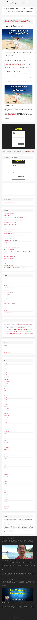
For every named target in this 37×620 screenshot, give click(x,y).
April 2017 (5, 424)
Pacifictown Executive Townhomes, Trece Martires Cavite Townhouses (15, 217)
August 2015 (6, 456)
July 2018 (5, 397)
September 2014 (6, 479)
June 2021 (5, 365)
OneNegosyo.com (30, 151)
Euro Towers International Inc (9, 287)
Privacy (5, 347)
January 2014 (6, 497)
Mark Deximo (5, 329)
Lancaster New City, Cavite (8, 238)
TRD (25, 333)
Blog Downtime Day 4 (7, 254)
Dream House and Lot (7, 283)
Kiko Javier (31, 327)
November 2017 (6, 410)
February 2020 (6, 376)
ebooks (13, 326)
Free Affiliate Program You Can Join (9, 256)
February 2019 (6, 390)
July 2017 (5, 420)
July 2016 (5, 433)
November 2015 (6, 449)
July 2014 (5, 483)
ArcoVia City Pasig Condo (8, 231)
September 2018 (6, 395)
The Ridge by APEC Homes (8, 226)
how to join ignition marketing (12, 327)
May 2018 (5, 401)
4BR (9, 324)
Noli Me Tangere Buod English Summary (20, 329)
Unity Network (31, 333)
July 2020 (5, 370)
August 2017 (6, 417)
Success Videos (27, 331)
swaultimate (5, 333)
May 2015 (5, 463)
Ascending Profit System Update (9, 258)
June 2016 (5, 435)
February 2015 (6, 467)
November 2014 (6, 474)
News (4, 301)
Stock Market (6, 305)
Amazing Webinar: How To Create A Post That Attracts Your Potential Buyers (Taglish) (18, 251)
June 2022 (5, 363)
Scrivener (16, 331)
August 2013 (6, 508)
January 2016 (6, 444)
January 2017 (6, 429)
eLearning (9, 118)
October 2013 (6, 503)
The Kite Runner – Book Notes (9, 213)
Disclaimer (5, 345)
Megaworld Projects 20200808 (9, 233)
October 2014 (6, 476)
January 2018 (6, 406)
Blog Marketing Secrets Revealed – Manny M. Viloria (13, 602)
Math (6, 329)
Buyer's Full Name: (14, 133)
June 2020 (5, 372)
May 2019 (5, 386)
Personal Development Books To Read (10, 240)
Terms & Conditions (7, 350)
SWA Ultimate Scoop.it (7, 352)
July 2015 (5, 458)
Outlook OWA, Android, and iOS (8, 538)
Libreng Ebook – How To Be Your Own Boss (11, 260)
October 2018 (6, 392)
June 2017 (5, 422)
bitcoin (27, 324)
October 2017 (6, 413)
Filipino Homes (6, 289)
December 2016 (6, 431)
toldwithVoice (23, 333)
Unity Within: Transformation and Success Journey (12, 247)
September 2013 (6, 506)
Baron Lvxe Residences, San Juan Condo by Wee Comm (13, 219)
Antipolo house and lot (24, 324)
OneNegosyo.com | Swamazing (18, 2)
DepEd (8, 326)
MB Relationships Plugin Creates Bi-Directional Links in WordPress (15, 235)
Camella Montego (5, 326)
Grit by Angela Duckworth (8, 263)
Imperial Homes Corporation (8, 292)
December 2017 (6, 408)
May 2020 (5, 374)
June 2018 (5, 399)
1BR (4, 324)
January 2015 (6, 469)
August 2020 (6, 367)
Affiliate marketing (15, 324)
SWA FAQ (31, 331)
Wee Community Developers (8, 312)
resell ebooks (12, 331)
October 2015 (6, 451)
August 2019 (6, 383)
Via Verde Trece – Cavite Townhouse (10, 224)
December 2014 (6, 472)
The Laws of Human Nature (8, 265)
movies (8, 329)
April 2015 (5, 465)
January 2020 (6, 379)
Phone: (14, 140)
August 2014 (6, 481)
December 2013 (6, 499)
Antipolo (21, 324)
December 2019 (6, 381)
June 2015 (5, 460)
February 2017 (6, 426)
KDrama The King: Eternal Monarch (9, 249)
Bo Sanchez (31, 324)
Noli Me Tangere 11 (7, 242)
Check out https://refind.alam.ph (13, 114)
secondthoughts (21, 331)
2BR (5, 324)
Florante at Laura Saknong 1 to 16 (9, 579)
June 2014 (5, 485)
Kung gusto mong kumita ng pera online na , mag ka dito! (17, 21)
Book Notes (6, 280)
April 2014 (5, 490)
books (29, 324)
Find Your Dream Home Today (14, 115)
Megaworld (5, 299)
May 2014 (5, 488)
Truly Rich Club (27, 333)
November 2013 (6, 501)
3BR (7, 324)
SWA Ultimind (9, 333)
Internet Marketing (7, 294)
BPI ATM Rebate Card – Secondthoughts (10, 569)
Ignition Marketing (21, 327)
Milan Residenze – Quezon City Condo (10, 222)
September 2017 (6, 415)
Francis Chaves (27, 326)
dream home (10, 326)
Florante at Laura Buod (21, 326)
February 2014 (6, 494)
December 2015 (6, 447)
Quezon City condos (8, 331)
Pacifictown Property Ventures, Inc (9, 303)
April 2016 (5, 440)
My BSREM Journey (7, 215)
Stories (5, 308)
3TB (8, 324)
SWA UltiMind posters (17, 333)
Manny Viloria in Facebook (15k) (9, 202)
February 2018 (6, 404)
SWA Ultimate (6, 310)
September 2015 (6, 454)
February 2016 (6, 442)
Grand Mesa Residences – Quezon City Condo (11, 229)
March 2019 (5, 388)
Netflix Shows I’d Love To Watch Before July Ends (12, 244)
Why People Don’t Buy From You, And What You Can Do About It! (14, 267)
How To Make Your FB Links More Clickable (11, 560)
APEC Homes (6, 278)
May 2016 (5, 438)
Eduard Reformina (16, 326)
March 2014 (5, 492)
